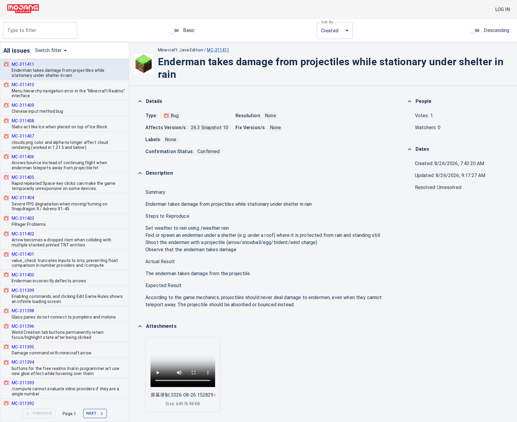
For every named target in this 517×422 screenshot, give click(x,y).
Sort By (327, 22)
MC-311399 (23, 290)
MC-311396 (23, 326)
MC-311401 (23, 254)
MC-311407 (23, 136)
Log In (502, 9)
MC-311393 (23, 382)
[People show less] (410, 101)
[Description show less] (140, 173)
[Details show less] (140, 101)
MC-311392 (23, 403)
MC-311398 (23, 310)
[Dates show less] (410, 149)
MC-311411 (23, 64)
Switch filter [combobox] (48, 50)
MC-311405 (23, 177)
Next (91, 413)
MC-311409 (23, 105)
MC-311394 (23, 362)
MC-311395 (23, 347)
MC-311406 (23, 156)
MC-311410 (23, 84)
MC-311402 (23, 233)
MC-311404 (23, 197)
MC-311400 (23, 274)
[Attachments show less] (140, 326)
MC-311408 (23, 120)
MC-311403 (23, 218)
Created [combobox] (329, 30)
